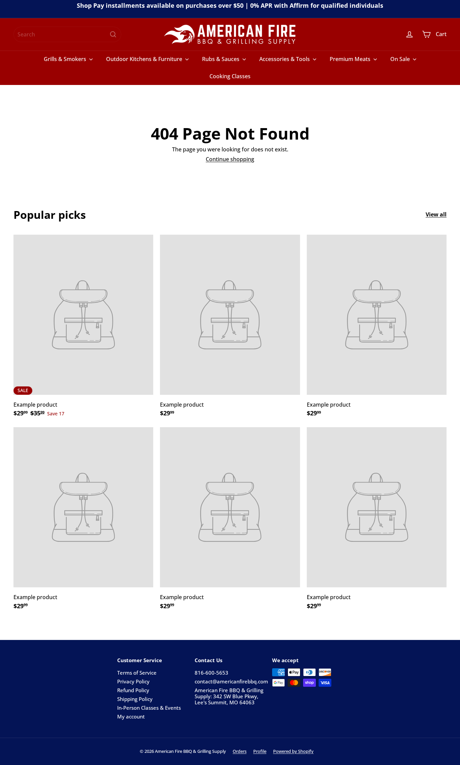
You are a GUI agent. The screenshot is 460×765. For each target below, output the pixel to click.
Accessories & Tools (285, 59)
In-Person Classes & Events (149, 707)
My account (131, 716)
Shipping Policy (135, 699)
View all (436, 214)
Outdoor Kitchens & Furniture (145, 59)
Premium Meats (351, 59)
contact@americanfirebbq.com (231, 681)
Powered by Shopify (293, 751)
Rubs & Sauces (221, 59)
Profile (259, 751)
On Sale (400, 59)
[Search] (113, 34)
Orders (240, 751)
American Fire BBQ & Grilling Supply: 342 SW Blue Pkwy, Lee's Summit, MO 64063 (229, 696)
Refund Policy (133, 690)
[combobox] (67, 34)
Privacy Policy (133, 681)
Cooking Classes (230, 76)
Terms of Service (137, 672)
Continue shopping (230, 159)
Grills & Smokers (66, 59)
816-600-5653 (211, 672)
